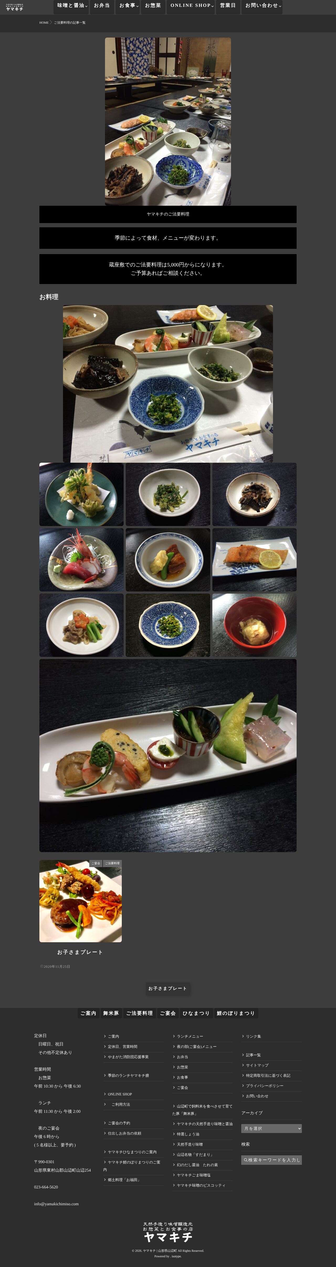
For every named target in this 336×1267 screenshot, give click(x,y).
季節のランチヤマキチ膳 (128, 1076)
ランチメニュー (190, 1037)
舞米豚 (111, 1013)
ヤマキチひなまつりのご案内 (132, 1152)
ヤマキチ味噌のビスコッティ (201, 1186)
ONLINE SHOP (191, 5)
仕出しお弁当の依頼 (124, 1134)
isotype (176, 1256)
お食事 (127, 5)
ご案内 (88, 1013)
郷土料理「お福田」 (124, 1180)
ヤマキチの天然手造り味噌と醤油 (205, 1124)
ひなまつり (196, 1013)
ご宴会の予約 (119, 1123)
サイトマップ (257, 1066)
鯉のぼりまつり (236, 1013)
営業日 (228, 5)
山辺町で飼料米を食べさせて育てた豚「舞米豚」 (202, 1110)
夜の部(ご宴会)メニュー (197, 1047)
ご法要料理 (112, 863)
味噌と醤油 (71, 5)
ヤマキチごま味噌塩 (194, 1175)
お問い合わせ (262, 5)
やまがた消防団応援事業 (128, 1057)
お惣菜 (153, 5)
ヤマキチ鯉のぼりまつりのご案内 (131, 1166)
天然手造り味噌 (190, 1145)
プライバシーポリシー (265, 1086)
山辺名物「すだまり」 (195, 1155)
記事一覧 (253, 1055)
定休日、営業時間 (122, 1047)
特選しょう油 (188, 1134)
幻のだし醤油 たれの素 (197, 1165)
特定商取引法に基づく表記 (268, 1076)
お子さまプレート (80, 952)
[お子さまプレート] (80, 901)
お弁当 (102, 5)
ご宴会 (95, 863)
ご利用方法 (119, 1105)
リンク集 (253, 1037)
